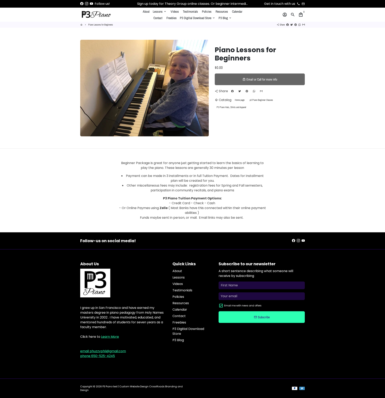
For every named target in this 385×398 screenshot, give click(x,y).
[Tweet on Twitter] (291, 24)
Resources (222, 11)
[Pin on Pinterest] (295, 24)
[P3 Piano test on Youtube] (91, 3)
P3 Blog (225, 18)
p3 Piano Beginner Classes (261, 100)
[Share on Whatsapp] (299, 24)
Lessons (160, 11)
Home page (239, 100)
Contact (157, 18)
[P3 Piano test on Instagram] (86, 3)
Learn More (110, 336)
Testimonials (190, 11)
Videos (175, 11)
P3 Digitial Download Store (197, 18)
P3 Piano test (110, 386)
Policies (207, 11)
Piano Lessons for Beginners (100, 24)
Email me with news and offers (242, 305)
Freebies (171, 18)
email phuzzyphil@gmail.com (103, 351)
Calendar (237, 11)
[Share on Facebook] (287, 24)
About (146, 11)
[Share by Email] (303, 24)
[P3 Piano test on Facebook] (81, 3)
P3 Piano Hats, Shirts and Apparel (231, 107)
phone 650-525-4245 (97, 356)
